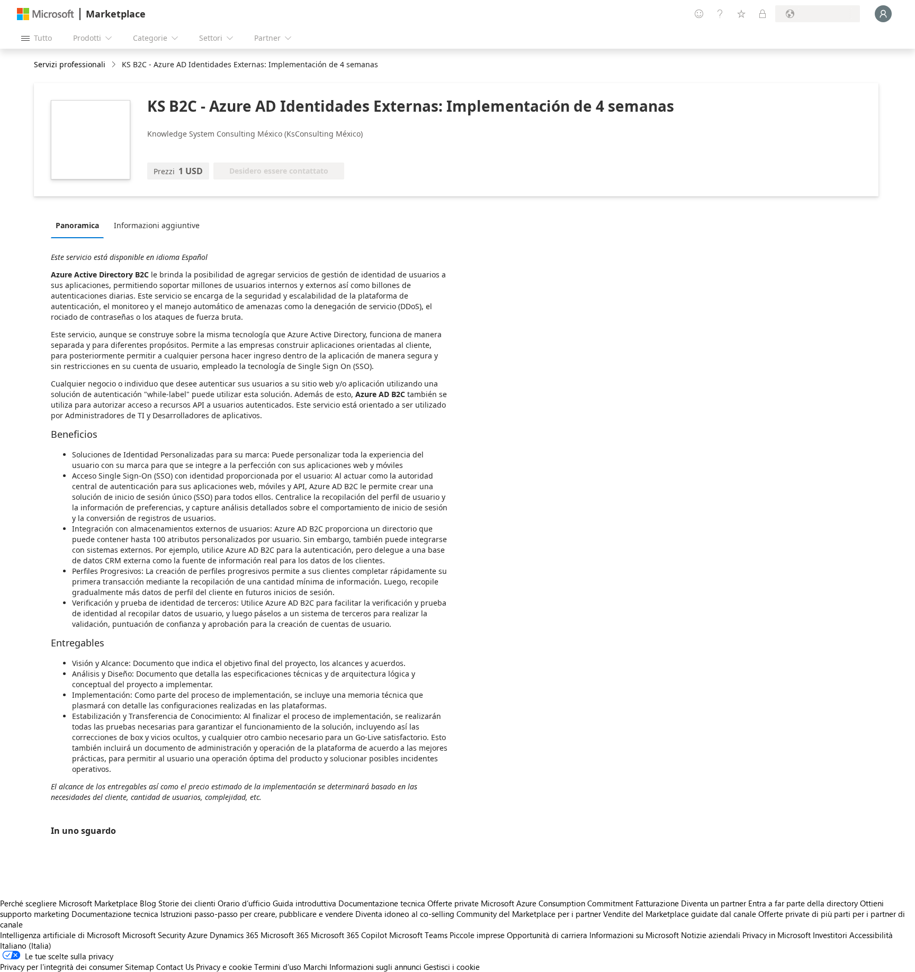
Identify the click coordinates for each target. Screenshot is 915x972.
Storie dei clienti (187, 903)
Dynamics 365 (234, 935)
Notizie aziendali (710, 935)
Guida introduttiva (304, 903)
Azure (197, 935)
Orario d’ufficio (244, 903)
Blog (148, 903)
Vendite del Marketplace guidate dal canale (679, 913)
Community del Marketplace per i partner (528, 913)
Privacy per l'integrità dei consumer (61, 966)
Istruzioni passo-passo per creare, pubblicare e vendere (256, 913)
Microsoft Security (153, 935)
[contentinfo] (115, 65)
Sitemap (139, 966)
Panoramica (77, 225)
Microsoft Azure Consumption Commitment (558, 903)
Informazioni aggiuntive (157, 225)
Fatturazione (657, 903)
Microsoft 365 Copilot (349, 935)
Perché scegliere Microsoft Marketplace (69, 903)
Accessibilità (871, 935)
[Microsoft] (45, 14)
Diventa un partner (713, 903)
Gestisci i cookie (452, 966)
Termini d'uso (277, 966)
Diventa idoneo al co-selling (404, 913)
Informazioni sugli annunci (375, 966)
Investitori (830, 935)
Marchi (315, 966)
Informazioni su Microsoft (634, 935)
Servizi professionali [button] (69, 64)
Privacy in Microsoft (776, 935)
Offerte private (453, 903)
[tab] (80, 225)
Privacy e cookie (224, 966)
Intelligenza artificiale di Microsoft (60, 935)
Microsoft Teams (418, 935)
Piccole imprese (477, 935)
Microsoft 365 (285, 935)
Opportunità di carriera (547, 935)
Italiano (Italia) (25, 945)
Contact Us (175, 966)
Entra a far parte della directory (803, 903)
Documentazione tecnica (381, 903)
